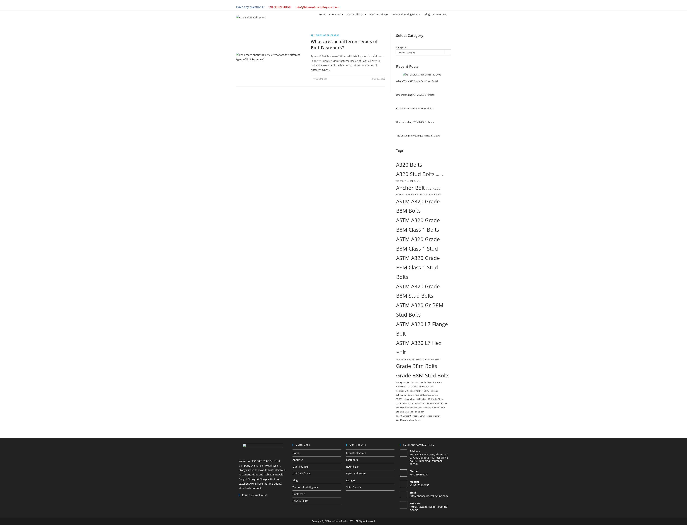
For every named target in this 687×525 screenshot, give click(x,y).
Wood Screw (414, 420)
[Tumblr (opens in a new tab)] (430, 7)
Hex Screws (401, 386)
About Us (334, 14)
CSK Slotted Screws (431, 359)
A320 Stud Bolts (415, 174)
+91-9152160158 (279, 7)
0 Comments (320, 78)
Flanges (350, 480)
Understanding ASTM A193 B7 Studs (415, 94)
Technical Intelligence (404, 14)
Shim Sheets (353, 487)
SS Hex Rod (401, 403)
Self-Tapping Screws (405, 395)
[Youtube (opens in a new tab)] (443, 7)
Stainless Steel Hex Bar (436, 403)
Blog (427, 14)
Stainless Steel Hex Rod (434, 407)
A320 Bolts (409, 164)
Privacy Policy (300, 500)
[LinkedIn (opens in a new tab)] (424, 7)
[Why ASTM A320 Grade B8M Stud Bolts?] (422, 75)
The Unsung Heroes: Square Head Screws (418, 135)
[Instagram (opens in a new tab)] (418, 7)
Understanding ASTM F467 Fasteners (415, 122)
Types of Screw (433, 416)
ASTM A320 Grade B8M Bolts (418, 206)
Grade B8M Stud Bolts (423, 375)
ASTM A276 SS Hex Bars (431, 194)
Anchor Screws (433, 189)
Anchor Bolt (410, 187)
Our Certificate (379, 14)
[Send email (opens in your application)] (448, 7)
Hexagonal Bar (403, 382)
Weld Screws (402, 420)
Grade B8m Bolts (416, 366)
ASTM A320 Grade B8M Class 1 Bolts (418, 225)
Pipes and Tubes (356, 473)
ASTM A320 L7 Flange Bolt (422, 329)
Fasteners (352, 459)
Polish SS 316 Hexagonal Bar (409, 391)
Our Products (355, 14)
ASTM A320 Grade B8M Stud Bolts (418, 291)
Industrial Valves (356, 453)
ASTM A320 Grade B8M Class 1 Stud (418, 244)
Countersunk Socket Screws (409, 359)
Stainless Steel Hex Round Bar (410, 412)
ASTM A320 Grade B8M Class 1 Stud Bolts (418, 267)
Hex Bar (414, 382)
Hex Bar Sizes (426, 382)
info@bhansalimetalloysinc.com (317, 7)
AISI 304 (439, 175)
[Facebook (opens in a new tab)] (412, 7)
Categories (401, 47)
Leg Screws (413, 386)
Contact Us (439, 14)
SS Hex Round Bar (416, 403)
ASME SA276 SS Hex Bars (407, 194)
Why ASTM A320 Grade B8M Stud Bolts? (417, 81)
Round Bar (352, 466)
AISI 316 (399, 181)
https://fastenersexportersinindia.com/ (429, 508)
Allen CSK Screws (412, 181)
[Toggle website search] (451, 14)
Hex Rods (437, 382)
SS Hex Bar (421, 399)
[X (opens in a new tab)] (406, 7)
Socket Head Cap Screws (427, 395)
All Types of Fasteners (325, 35)
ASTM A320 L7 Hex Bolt (418, 347)
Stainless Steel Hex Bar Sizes (409, 407)
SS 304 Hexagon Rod (405, 399)
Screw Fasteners (431, 391)
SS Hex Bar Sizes (435, 399)
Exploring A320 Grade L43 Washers (414, 108)
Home (321, 14)
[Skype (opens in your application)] (436, 7)
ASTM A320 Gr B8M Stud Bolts (419, 310)
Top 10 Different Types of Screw (410, 416)
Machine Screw (426, 386)
